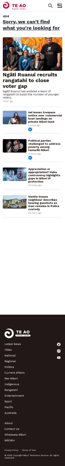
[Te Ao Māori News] (18, 335)
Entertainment (14, 395)
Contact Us (12, 429)
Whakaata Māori (15, 434)
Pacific (9, 407)
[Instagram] (59, 351)
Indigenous (12, 384)
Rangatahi (11, 390)
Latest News (13, 344)
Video (8, 349)
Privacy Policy (11, 450)
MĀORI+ (10, 440)
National (10, 355)
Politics (9, 367)
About (9, 423)
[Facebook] (59, 344)
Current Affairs (15, 372)
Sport (8, 401)
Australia (11, 413)
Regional (10, 361)
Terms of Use (29, 450)
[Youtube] (59, 358)
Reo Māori (11, 378)
